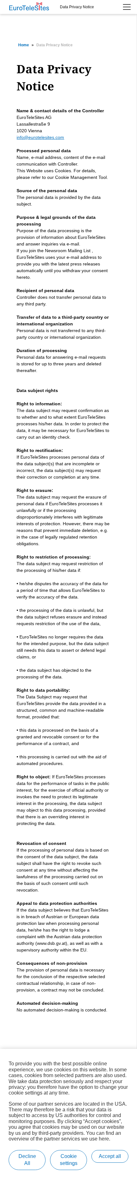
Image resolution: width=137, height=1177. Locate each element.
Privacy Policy (102, 24)
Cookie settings (68, 1160)
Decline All (27, 1160)
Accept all (110, 1156)
